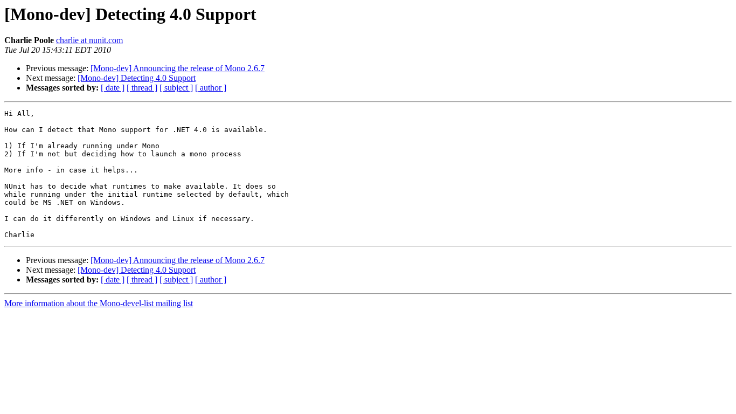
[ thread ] (142, 87)
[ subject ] (176, 87)
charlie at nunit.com (89, 40)
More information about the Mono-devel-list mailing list (98, 303)
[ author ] (210, 87)
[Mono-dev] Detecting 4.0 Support (137, 77)
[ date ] (112, 87)
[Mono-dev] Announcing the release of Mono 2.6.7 (178, 68)
